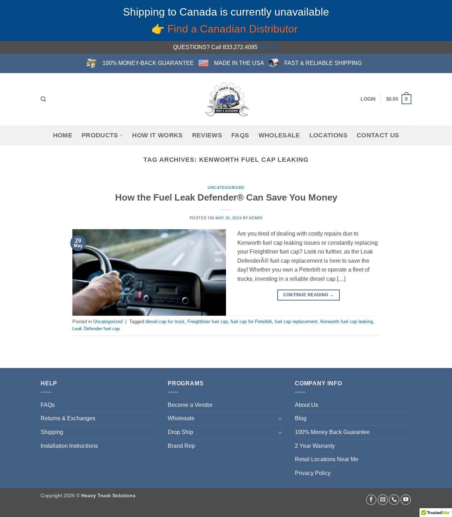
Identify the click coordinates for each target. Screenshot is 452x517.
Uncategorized (226, 187)
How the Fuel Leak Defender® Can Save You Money (226, 197)
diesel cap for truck (165, 321)
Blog (301, 418)
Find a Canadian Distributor (234, 29)
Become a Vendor (190, 405)
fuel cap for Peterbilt (251, 321)
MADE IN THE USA (239, 63)
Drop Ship (180, 432)
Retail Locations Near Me (326, 459)
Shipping (52, 432)
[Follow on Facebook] (371, 499)
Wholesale (279, 135)
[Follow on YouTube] (405, 499)
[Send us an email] (382, 499)
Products (100, 135)
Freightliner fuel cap (208, 321)
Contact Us (378, 135)
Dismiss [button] (269, 47)
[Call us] (394, 499)
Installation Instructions (69, 446)
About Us (306, 405)
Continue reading (308, 294)
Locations (328, 135)
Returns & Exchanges (68, 418)
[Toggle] (280, 418)
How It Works (157, 135)
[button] (368, 99)
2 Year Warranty (315, 446)
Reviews (207, 135)
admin (255, 218)
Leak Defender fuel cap (96, 328)
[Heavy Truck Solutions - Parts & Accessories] (226, 99)
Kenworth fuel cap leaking (346, 321)
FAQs (240, 135)
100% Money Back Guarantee (332, 432)
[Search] (43, 99)
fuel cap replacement (296, 321)
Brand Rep (181, 446)
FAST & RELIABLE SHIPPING (323, 63)
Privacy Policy (313, 473)
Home (62, 135)
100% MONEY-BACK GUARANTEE (148, 63)
